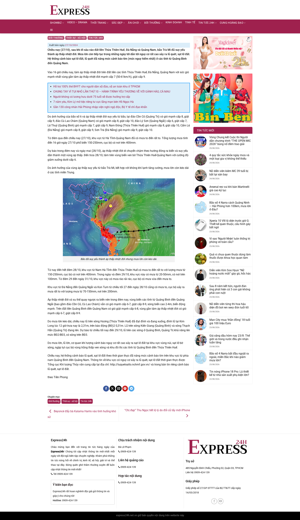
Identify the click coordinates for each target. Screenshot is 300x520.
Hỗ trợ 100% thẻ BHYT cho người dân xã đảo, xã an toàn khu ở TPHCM (96, 86)
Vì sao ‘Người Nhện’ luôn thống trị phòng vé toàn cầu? (229, 240)
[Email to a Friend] (119, 389)
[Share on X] (112, 389)
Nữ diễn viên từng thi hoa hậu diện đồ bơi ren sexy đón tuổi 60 (229, 305)
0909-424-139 (202, 472)
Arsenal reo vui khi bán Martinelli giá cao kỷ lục (229, 188)
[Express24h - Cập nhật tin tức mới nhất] (69, 9)
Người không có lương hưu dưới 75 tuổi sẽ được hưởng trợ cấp (91, 96)
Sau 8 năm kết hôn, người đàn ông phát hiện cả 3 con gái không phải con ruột (229, 289)
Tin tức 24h (206, 22)
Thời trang (98, 22)
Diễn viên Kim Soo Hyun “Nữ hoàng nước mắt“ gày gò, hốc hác (230, 272)
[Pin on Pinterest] (125, 389)
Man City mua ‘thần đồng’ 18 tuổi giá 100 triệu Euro (229, 321)
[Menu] (51, 29)
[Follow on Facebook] (214, 501)
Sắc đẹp (117, 22)
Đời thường (152, 22)
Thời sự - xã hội (76, 38)
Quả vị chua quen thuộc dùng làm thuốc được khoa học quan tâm (230, 256)
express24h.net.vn (126, 515)
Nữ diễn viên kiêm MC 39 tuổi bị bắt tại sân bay (228, 172)
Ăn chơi (133, 22)
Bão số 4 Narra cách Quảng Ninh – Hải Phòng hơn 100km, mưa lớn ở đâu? (230, 206)
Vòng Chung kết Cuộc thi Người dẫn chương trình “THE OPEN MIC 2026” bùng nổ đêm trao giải (230, 141)
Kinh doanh (174, 22)
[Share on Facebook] (106, 389)
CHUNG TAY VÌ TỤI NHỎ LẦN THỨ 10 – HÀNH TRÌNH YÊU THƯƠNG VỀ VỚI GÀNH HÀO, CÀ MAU (111, 91)
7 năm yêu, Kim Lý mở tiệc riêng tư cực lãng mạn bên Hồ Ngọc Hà (93, 101)
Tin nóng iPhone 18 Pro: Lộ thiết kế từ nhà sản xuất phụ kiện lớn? (229, 373)
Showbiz (56, 22)
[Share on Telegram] (131, 389)
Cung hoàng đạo (231, 22)
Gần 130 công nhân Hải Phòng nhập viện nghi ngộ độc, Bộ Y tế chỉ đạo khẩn (100, 107)
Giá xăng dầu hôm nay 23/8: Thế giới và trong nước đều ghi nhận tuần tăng (229, 339)
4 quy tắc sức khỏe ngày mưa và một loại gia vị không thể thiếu (229, 157)
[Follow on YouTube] (220, 501)
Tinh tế (190, 22)
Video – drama (77, 22)
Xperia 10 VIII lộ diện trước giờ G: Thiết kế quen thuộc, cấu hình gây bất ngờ (230, 224)
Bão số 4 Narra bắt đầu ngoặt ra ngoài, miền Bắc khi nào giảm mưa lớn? (229, 357)
